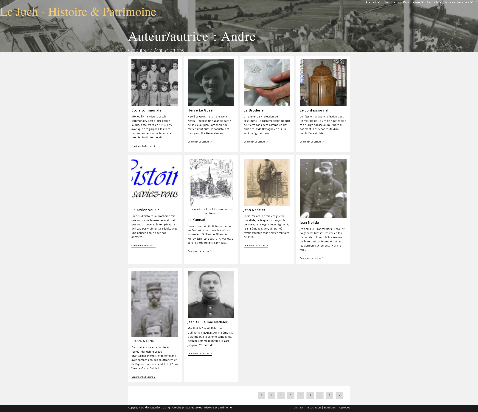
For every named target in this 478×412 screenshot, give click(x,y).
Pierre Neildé (142, 341)
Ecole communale (146, 110)
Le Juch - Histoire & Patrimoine (78, 11)
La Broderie (254, 110)
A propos (344, 407)
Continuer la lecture (143, 146)
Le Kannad (196, 219)
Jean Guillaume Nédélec (208, 322)
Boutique (330, 407)
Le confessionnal (314, 110)
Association (314, 407)
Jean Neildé (309, 222)
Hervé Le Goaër (201, 110)
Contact (298, 407)
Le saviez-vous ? (145, 209)
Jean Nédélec (255, 209)
